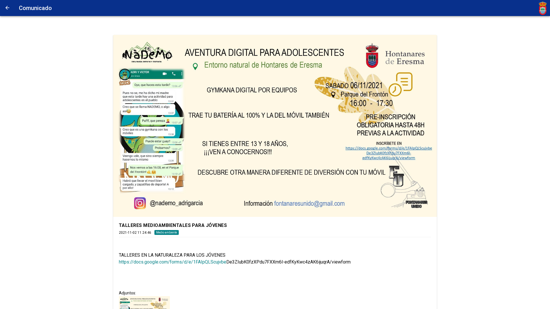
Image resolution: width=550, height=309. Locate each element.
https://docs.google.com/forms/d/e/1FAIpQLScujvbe (172, 262)
